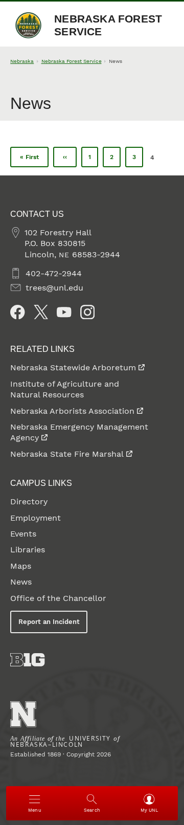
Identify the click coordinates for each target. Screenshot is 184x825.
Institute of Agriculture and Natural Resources (64, 389)
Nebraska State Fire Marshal (67, 454)
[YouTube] (64, 312)
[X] (41, 312)
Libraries (27, 549)
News (21, 582)
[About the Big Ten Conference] (27, 660)
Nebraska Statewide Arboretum (73, 367)
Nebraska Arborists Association (72, 411)
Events (23, 534)
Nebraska (22, 61)
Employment (35, 518)
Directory (29, 501)
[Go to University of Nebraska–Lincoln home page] (23, 714)
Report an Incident (49, 622)
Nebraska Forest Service (108, 25)
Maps (20, 566)
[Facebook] (17, 312)
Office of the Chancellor (58, 598)
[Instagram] (87, 312)
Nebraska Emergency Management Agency (79, 432)
